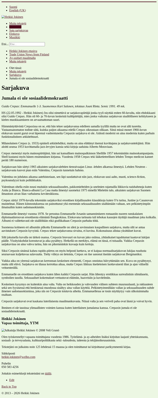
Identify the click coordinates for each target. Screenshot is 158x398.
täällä (48, 373)
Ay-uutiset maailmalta (22, 58)
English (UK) (17, 10)
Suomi (13, 6)
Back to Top (9, 386)
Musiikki (14, 37)
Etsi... (5, 44)
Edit (11, 380)
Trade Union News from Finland (29, 54)
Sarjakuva (15, 27)
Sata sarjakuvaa (18, 30)
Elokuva (14, 33)
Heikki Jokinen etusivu (23, 51)
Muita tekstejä (17, 23)
